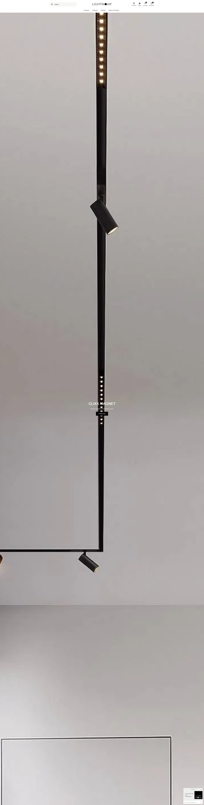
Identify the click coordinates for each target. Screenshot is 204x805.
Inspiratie (103, 10)
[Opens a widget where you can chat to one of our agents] (193, 795)
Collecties (94, 10)
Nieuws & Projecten (114, 10)
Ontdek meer (102, 413)
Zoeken (52, 4)
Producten (86, 10)
